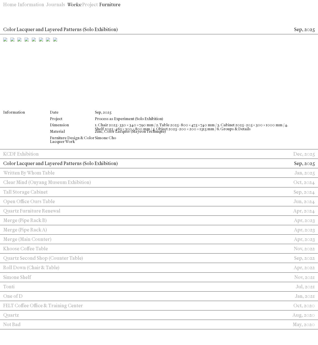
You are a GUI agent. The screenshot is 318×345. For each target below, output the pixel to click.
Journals (55, 4)
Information (31, 4)
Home (9, 4)
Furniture (109, 4)
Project (90, 4)
